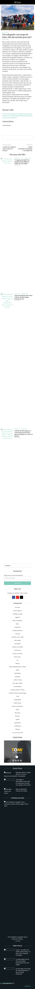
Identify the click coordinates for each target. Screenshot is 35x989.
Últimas (17, 729)
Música (17, 663)
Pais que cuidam (18, 683)
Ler (22, 158)
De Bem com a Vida (17, 637)
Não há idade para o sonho (17, 667)
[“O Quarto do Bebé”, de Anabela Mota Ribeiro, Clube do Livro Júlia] (7, 224)
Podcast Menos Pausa (17, 690)
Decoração (17, 640)
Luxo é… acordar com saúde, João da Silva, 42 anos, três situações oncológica (23, 952)
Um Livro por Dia (17, 732)
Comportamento (17, 630)
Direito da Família (17, 647)
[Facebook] (13, 597)
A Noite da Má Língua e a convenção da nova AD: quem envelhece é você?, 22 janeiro (23, 433)
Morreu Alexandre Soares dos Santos (21, 790)
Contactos (27, 986)
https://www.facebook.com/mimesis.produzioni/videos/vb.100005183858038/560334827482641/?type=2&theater (17, 116)
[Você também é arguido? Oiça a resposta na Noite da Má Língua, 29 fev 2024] (17, 868)
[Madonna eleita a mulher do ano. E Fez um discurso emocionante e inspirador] (9, 773)
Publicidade (17, 699)
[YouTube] (17, 597)
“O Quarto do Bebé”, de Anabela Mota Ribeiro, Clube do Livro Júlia (21, 161)
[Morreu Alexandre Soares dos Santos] (9, 791)
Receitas (17, 713)
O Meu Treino (17, 680)
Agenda (17, 617)
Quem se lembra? (17, 706)
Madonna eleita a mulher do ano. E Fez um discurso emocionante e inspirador (17, 774)
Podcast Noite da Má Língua (17, 693)
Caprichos (18, 627)
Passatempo (17, 686)
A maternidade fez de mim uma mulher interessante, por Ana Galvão (22, 961)
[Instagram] (21, 597)
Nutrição (17, 676)
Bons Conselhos (17, 620)
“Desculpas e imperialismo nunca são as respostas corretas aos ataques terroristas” (23, 782)
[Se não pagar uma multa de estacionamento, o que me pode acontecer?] (9, 971)
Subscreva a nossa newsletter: (13, 575)
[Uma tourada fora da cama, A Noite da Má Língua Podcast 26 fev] (7, 360)
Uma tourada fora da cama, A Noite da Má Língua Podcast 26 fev (23, 297)
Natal (17, 670)
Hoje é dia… (17, 657)
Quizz (17, 709)
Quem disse (17, 703)
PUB (17, 696)
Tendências (17, 726)
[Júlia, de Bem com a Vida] (17, 2)
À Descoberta (17, 611)
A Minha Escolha (17, 614)
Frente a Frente (17, 653)
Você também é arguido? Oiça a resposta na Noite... (17, 938)
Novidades (5, 32)
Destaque (17, 158)
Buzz (17, 624)
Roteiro (17, 716)
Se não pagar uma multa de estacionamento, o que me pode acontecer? (23, 971)
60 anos (17, 607)
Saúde (17, 719)
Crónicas (17, 634)
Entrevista (17, 650)
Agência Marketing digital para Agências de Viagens (18, 983)
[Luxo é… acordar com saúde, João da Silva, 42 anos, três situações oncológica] (9, 952)
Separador (17, 723)
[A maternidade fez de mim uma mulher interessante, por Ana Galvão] (9, 962)
